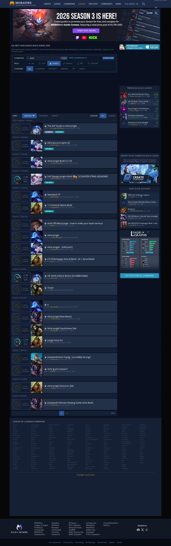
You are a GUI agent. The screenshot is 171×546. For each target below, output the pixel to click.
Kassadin (52, 458)
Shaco (106, 444)
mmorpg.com (91, 523)
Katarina (52, 460)
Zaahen (142, 448)
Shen (105, 446)
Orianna (89, 444)
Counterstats (39, 530)
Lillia (69, 437)
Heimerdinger (54, 425)
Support (112, 542)
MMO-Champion (75, 534)
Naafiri (69, 469)
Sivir (105, 454)
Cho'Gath (34, 427)
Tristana (125, 437)
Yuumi (142, 446)
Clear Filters (108, 58)
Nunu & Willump (92, 439)
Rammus (89, 460)
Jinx (50, 446)
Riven (106, 427)
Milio (69, 460)
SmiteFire (55, 523)
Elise (33, 442)
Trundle (125, 439)
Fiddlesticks (35, 448)
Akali (15, 429)
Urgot (124, 450)
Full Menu (130, 4)
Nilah (87, 435)
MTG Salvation (74, 525)
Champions (69, 4)
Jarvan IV (52, 437)
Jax (50, 439)
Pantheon (89, 448)
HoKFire (106, 525)
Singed (106, 450)
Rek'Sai (88, 462)
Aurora (15, 450)
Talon (124, 429)
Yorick (142, 442)
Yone (142, 439)
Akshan (15, 431)
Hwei (51, 427)
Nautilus (89, 429)
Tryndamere (126, 442)
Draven (34, 437)
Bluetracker (90, 525)
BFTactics (73, 523)
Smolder (107, 458)
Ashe (15, 446)
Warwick (143, 427)
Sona (105, 460)
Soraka (106, 462)
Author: (94, 116)
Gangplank (35, 456)
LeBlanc (70, 431)
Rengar (106, 425)
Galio (33, 454)
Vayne (124, 454)
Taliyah (124, 427)
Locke (69, 442)
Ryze (105, 431)
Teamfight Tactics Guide (86, 475)
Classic (81, 4)
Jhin (50, 444)
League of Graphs (41, 525)
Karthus (52, 456)
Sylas (106, 467)
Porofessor (38, 528)
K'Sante (52, 448)
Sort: (15, 116)
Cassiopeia (35, 425)
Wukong (143, 429)
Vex (123, 460)
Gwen (33, 467)
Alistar (15, 433)
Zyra (141, 462)
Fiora (33, 450)
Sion (105, 452)
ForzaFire (55, 532)
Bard (15, 454)
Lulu (68, 446)
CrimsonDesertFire (110, 523)
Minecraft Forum (75, 528)
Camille (16, 469)
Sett (105, 442)
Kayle (51, 462)
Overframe (90, 532)
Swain (106, 464)
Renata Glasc (90, 467)
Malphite (70, 450)
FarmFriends (56, 530)
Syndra (106, 469)
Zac (141, 450)
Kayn (51, 464)
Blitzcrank (16, 458)
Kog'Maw (70, 429)
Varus (124, 452)
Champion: (19, 58)
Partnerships (102, 542)
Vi (122, 462)
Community (106, 4)
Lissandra (71, 439)
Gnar (33, 460)
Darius (33, 431)
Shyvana (107, 448)
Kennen (52, 467)
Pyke (87, 452)
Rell (87, 464)
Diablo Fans (90, 530)
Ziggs (142, 456)
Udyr (123, 448)
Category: (18, 68)
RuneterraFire (39, 534)
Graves (33, 464)
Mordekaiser (72, 464)
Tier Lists (93, 4)
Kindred (70, 425)
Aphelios (16, 444)
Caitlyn (15, 467)
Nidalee (88, 433)
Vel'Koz (124, 458)
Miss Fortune (72, 462)
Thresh (124, 435)
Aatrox (15, 425)
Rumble (106, 429)
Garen (33, 458)
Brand (15, 460)
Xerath (142, 433)
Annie (15, 442)
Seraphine (107, 439)
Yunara (142, 444)
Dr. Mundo (35, 435)
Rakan (88, 458)
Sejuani (106, 435)
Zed (141, 452)
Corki (33, 429)
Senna (106, 437)
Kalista (51, 452)
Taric (124, 431)
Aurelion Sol (17, 448)
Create (47, 4)
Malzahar (70, 452)
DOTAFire (55, 525)
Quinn (88, 456)
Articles (119, 542)
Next (113, 413)
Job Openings (90, 542)
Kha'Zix (52, 469)
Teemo (124, 433)
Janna (51, 435)
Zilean (142, 458)
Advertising (79, 542)
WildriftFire (38, 532)
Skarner (107, 456)
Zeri (141, 454)
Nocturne (89, 437)
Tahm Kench (126, 425)
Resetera (55, 528)
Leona (69, 435)
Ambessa (16, 435)
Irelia (51, 431)
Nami (88, 425)
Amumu (16, 437)
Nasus (88, 427)
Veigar (124, 456)
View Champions (78, 57)
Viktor (124, 467)
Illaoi (51, 429)
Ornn (87, 446)
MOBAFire (38, 523)
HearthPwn (90, 528)
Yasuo (142, 437)
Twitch (124, 446)
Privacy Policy (68, 542)
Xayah (142, 431)
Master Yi (70, 456)
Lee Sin (70, 433)
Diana (33, 433)
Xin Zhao (143, 435)
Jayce (51, 442)
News (118, 4)
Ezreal (33, 446)
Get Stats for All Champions (139, 275)
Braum (15, 462)
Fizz (32, 452)
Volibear (143, 425)
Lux (68, 448)
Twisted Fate (126, 444)
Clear (64, 58)
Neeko (88, 431)
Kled (69, 427)
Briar (15, 464)
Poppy (88, 450)
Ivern (51, 433)
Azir (14, 452)
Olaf (87, 442)
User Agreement (55, 542)
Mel (68, 458)
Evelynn (34, 444)
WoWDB (72, 530)
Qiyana (88, 454)
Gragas (34, 462)
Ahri (14, 427)
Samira (106, 433)
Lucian (69, 444)
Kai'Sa (51, 450)
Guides (57, 4)
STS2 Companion (93, 534)
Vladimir (125, 469)
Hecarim (34, 469)
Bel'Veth (16, 456)
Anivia (15, 439)
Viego (124, 464)
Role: (16, 63)
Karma (51, 454)
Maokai (70, 454)
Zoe (141, 460)
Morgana (70, 467)
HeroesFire (56, 534)
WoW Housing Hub (76, 532)
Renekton (89, 469)
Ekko (33, 439)
